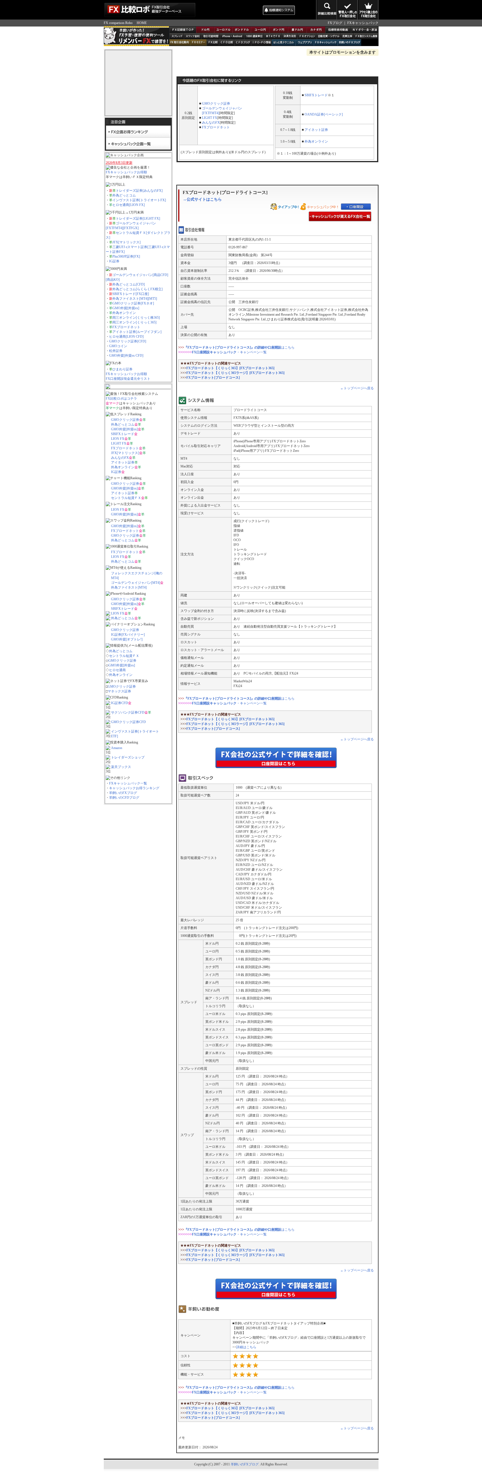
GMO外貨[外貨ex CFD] (126, 355)
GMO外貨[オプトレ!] (127, 639)
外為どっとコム (124, 195)
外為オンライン (124, 313)
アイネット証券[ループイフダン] (137, 332)
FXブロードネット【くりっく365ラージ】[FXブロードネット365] (235, 373)
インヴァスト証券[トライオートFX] (139, 200)
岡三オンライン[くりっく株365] (136, 318)
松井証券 (115, 351)
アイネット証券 (122, 462)
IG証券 (114, 261)
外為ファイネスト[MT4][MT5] (134, 299)
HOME (142, 23)
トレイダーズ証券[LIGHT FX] (138, 218)
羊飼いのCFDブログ (124, 798)
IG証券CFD (119, 703)
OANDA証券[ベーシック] (324, 114)
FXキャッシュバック (363, 23)
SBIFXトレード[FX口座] (130, 294)
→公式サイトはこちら (202, 199)
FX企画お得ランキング (138, 132)
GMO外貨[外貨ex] (125, 308)
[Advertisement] (228, 9)
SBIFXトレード (122, 434)
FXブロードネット (126, 327)
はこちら (239, 347)
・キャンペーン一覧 (229, 352)
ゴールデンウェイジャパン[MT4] (135, 583)
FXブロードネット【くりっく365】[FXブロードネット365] (230, 368)
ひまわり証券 (122, 369)
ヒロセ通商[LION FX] (128, 205)
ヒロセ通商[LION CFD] (126, 337)
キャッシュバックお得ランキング (134, 788)
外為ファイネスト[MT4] (129, 587)
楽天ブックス (121, 767)
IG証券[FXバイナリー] (128, 635)
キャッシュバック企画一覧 (138, 143)
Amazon (116, 748)
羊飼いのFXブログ (123, 793)
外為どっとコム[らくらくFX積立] (137, 289)
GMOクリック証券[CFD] (127, 341)
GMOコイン (118, 346)
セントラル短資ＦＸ (126, 498)
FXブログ (335, 23)
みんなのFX (120, 458)
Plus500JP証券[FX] (126, 256)
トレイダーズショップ (127, 757)
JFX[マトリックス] (126, 242)
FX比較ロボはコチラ (121, 398)
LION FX (117, 439)
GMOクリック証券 (125, 420)
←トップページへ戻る (357, 388)
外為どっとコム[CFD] (128, 284)
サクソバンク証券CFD (127, 712)
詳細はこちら (246, 1347)
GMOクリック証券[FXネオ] (133, 303)
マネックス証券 (119, 691)
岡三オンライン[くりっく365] (134, 322)
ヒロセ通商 (117, 670)
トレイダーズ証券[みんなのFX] (139, 191)
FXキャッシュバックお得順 (126, 172)
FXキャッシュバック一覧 (128, 783)
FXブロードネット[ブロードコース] (213, 378)
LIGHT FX (118, 443)
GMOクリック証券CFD (128, 722)
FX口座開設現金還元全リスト (128, 379)
